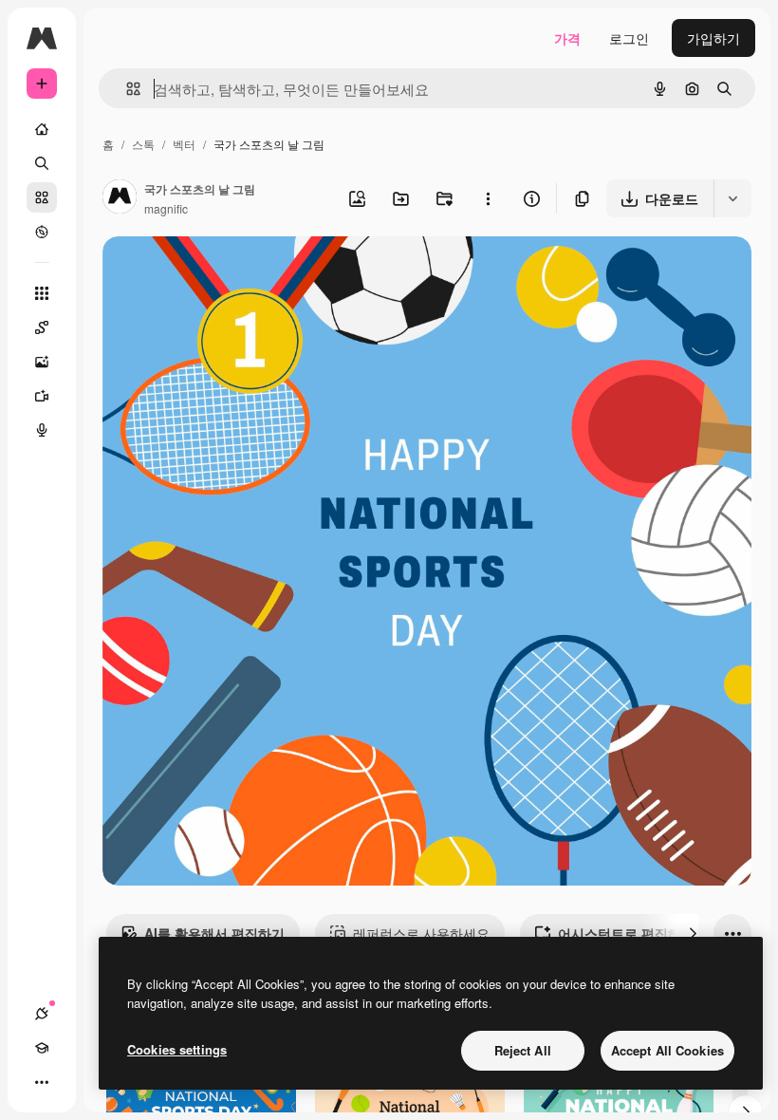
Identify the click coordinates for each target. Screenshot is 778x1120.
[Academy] (42, 1048)
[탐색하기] (42, 231)
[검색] (42, 163)
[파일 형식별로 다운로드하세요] (732, 198)
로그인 (629, 37)
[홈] (42, 129)
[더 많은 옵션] (488, 198)
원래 (211, 273)
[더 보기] (42, 1082)
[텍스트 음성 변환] (42, 430)
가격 (567, 37)
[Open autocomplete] (126, 89)
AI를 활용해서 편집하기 (214, 933)
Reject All (522, 1050)
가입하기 (713, 37)
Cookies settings (177, 1049)
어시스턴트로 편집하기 (626, 933)
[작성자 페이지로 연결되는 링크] (119, 198)
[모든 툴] (42, 293)
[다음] (693, 933)
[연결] (42, 1014)
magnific (166, 208)
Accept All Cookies (667, 1050)
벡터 (184, 144)
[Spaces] (42, 327)
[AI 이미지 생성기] (42, 361)
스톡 (143, 144)
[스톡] (42, 197)
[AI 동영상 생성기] (42, 396)
